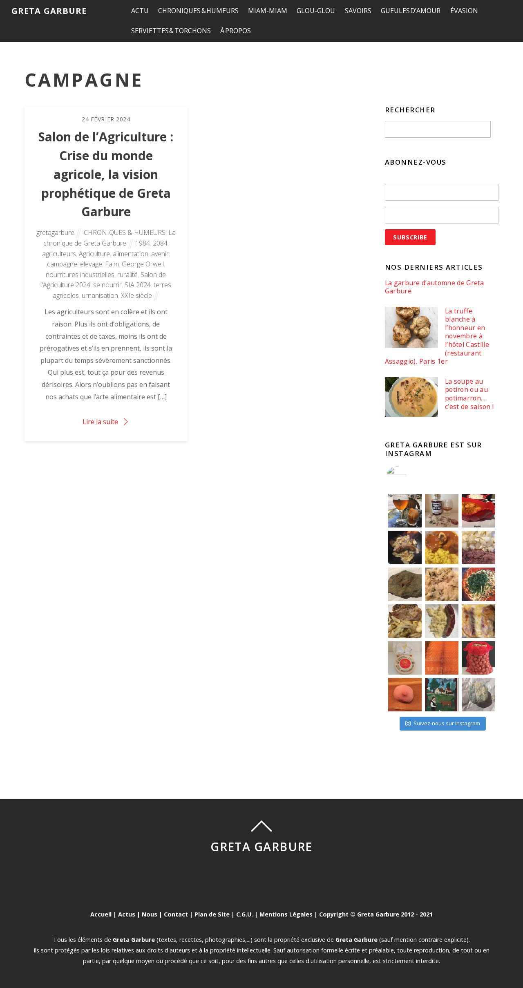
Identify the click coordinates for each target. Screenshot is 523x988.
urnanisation (100, 295)
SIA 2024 (138, 284)
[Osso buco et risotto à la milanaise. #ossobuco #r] (441, 547)
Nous (149, 914)
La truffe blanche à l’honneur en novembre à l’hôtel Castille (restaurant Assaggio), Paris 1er (437, 336)
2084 (160, 243)
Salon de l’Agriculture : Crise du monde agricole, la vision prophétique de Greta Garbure (105, 174)
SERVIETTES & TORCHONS (171, 30)
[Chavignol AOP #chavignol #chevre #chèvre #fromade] (478, 694)
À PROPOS (235, 30)
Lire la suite (100, 421)
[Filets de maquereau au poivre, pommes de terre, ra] (478, 547)
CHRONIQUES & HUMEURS (198, 10)
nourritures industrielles (80, 274)
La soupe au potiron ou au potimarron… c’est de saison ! (469, 394)
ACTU (140, 10)
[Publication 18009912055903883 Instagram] (441, 511)
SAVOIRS (358, 10)
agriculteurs (59, 253)
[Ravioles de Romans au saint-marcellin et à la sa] (441, 584)
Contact (176, 914)
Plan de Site (212, 914)
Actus (126, 914)
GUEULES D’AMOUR (411, 10)
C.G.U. (244, 914)
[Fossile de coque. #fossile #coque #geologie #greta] (405, 584)
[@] (409, 476)
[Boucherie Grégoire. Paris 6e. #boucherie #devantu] (441, 694)
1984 (142, 243)
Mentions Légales (286, 914)
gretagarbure (55, 232)
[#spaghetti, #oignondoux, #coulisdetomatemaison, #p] (478, 584)
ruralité (127, 274)
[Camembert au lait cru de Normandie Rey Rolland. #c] (405, 658)
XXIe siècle (136, 295)
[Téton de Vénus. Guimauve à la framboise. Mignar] (405, 694)
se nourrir (107, 284)
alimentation (130, 253)
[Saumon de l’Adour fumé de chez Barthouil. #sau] (441, 658)
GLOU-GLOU (316, 10)
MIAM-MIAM (267, 10)
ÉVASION (464, 10)
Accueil (101, 914)
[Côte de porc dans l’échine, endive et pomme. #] (405, 621)
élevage (91, 263)
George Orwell (143, 263)
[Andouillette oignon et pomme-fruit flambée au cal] (405, 547)
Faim (112, 263)
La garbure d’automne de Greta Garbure (434, 287)
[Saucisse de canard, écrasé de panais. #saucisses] (441, 621)
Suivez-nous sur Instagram (446, 723)
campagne (62, 263)
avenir (160, 253)
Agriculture (94, 253)
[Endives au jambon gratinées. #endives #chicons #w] (478, 621)
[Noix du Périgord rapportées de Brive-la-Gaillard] (478, 658)
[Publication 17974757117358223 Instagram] (405, 511)
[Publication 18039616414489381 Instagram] (478, 511)
